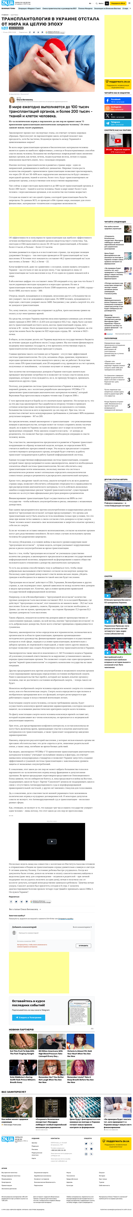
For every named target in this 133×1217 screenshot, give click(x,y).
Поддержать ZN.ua (118, 3)
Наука (68, 1172)
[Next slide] (129, 8)
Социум (102, 1172)
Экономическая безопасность (44, 1182)
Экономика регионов (9, 1189)
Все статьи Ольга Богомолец (23, 909)
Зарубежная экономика (42, 1176)
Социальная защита (41, 1172)
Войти (101, 3)
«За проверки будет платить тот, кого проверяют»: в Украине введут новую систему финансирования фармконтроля (114, 273)
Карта (34, 1158)
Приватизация (7, 1185)
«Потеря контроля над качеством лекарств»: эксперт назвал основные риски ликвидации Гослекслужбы (113, 288)
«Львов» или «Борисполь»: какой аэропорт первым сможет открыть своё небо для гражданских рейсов (114, 365)
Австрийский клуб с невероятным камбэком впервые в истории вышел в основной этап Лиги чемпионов (117, 662)
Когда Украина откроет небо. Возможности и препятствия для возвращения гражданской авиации (113, 406)
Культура (69, 1185)
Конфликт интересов (41, 1179)
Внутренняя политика (9, 1172)
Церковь (69, 1182)
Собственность (104, 1185)
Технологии (70, 1176)
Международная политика (11, 1176)
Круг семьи (103, 1179)
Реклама (35, 1149)
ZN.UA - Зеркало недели (118, 149)
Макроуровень (7, 1179)
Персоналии (38, 1185)
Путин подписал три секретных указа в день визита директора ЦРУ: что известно (114, 393)
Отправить (83, 946)
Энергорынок (6, 1182)
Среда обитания (72, 1179)
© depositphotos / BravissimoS (18, 94)
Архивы (34, 1143)
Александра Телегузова (12, 1125)
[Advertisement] (52, 221)
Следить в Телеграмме (30, 1017)
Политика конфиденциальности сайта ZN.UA (115, 1209)
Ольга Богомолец (25, 100)
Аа (107, 3)
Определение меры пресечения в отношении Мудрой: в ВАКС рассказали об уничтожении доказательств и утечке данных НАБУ (114, 349)
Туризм (101, 1182)
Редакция (35, 1146)
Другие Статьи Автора (115, 479)
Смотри (108, 576)
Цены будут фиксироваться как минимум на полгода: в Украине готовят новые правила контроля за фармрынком (113, 258)
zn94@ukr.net (55, 1156)
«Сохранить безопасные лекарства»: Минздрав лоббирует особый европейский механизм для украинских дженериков (114, 242)
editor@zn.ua (62, 1161)
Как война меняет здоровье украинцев (112, 228)
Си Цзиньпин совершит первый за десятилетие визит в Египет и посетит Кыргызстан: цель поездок (114, 380)
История (102, 1176)
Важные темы (8, 8)
